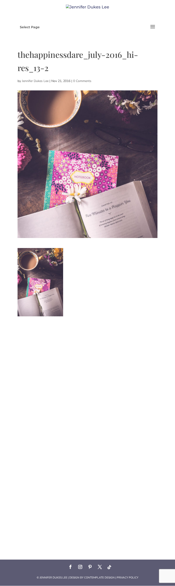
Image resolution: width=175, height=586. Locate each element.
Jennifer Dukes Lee (35, 81)
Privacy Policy (127, 577)
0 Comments (82, 81)
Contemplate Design (99, 577)
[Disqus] (87, 373)
